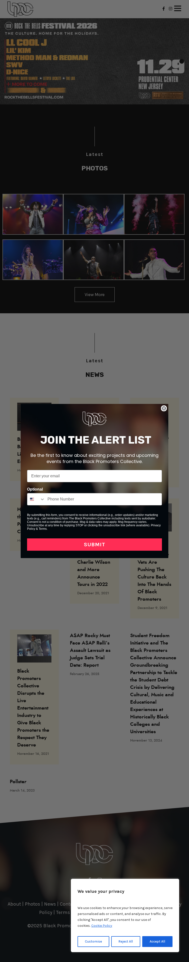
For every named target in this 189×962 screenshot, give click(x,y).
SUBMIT (94, 544)
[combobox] (36, 499)
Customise (93, 941)
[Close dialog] (163, 408)
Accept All (157, 941)
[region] (125, 915)
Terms (43, 529)
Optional (35, 489)
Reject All (125, 941)
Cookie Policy (101, 926)
